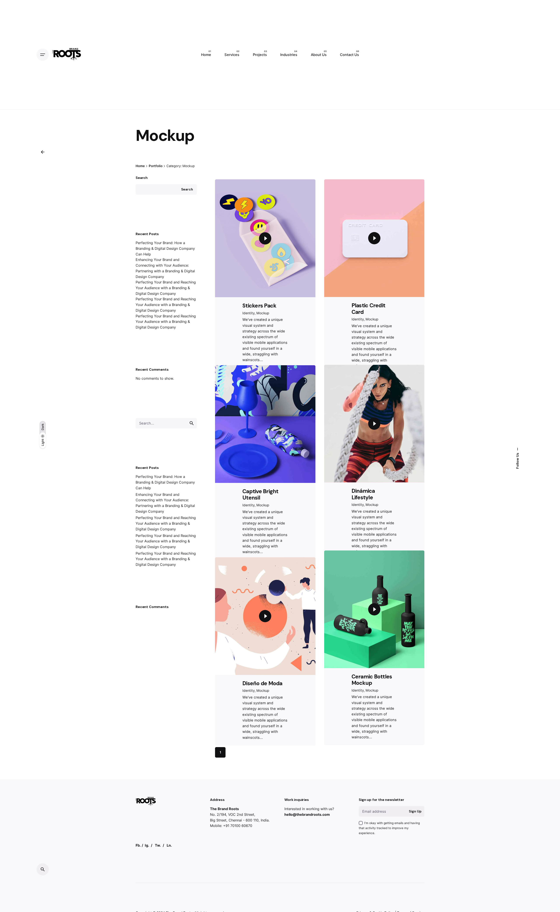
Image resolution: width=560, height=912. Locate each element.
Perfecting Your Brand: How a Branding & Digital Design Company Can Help (165, 248)
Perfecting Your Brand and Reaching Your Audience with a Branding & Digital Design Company (166, 287)
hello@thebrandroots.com (307, 861)
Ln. (169, 892)
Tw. (158, 892)
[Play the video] (265, 238)
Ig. (147, 892)
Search (142, 177)
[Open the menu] (43, 55)
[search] (191, 423)
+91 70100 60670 (237, 873)
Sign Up (415, 858)
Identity (248, 313)
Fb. (138, 892)
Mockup (262, 313)
